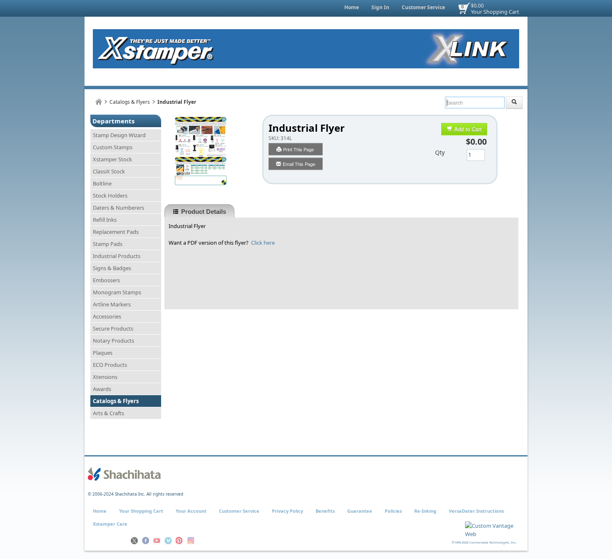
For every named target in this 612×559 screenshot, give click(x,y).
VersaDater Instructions (476, 511)
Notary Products (113, 340)
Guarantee (359, 511)
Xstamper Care (110, 524)
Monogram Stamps (117, 292)
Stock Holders (110, 195)
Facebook (145, 540)
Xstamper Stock (112, 159)
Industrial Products (116, 256)
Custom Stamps (112, 147)
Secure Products (113, 328)
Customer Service (423, 7)
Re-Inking (425, 511)
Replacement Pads (116, 232)
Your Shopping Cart (495, 11)
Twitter (134, 540)
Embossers (106, 280)
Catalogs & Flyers (129, 101)
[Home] (98, 101)
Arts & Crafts (108, 413)
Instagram (190, 540)
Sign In (380, 7)
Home (351, 7)
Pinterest (179, 540)
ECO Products (110, 364)
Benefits (325, 511)
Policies (393, 511)
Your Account (191, 511)
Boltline (102, 183)
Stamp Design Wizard (119, 135)
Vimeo (168, 540)
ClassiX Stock (109, 171)
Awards (102, 389)
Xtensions (105, 377)
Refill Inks (105, 219)
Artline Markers (112, 304)
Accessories (107, 316)
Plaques (102, 352)
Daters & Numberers (118, 207)
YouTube (156, 540)
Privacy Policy (287, 511)
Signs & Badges (112, 268)
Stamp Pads (107, 244)
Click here (263, 242)
